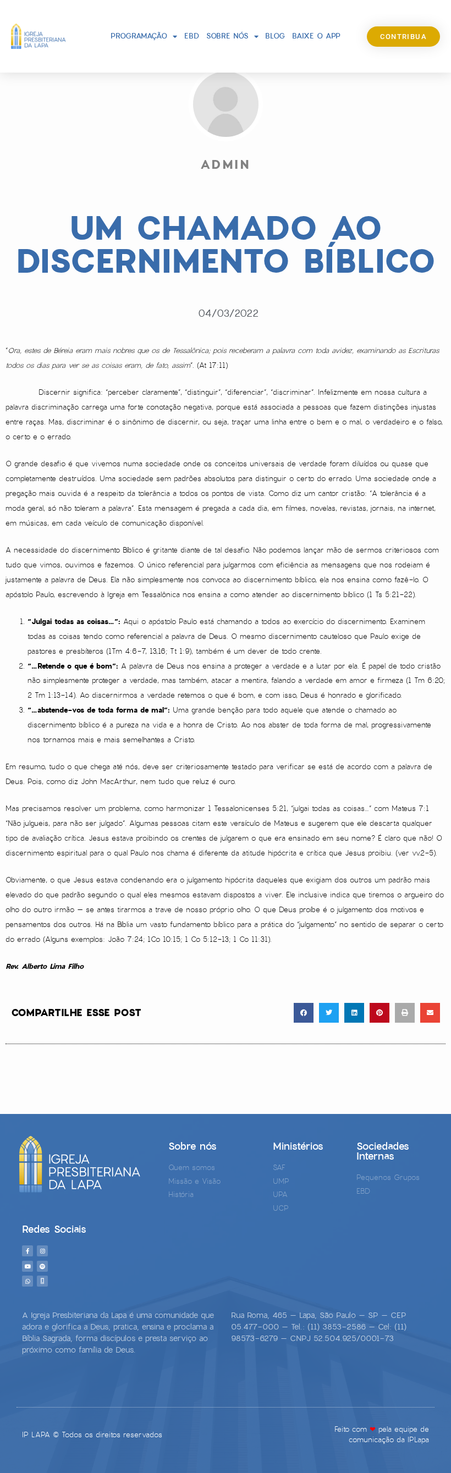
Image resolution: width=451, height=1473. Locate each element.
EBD (191, 36)
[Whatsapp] (27, 1281)
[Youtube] (27, 1266)
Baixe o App (316, 36)
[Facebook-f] (27, 1250)
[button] (304, 1013)
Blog (275, 36)
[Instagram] (42, 1250)
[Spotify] (42, 1266)
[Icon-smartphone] (42, 1281)
